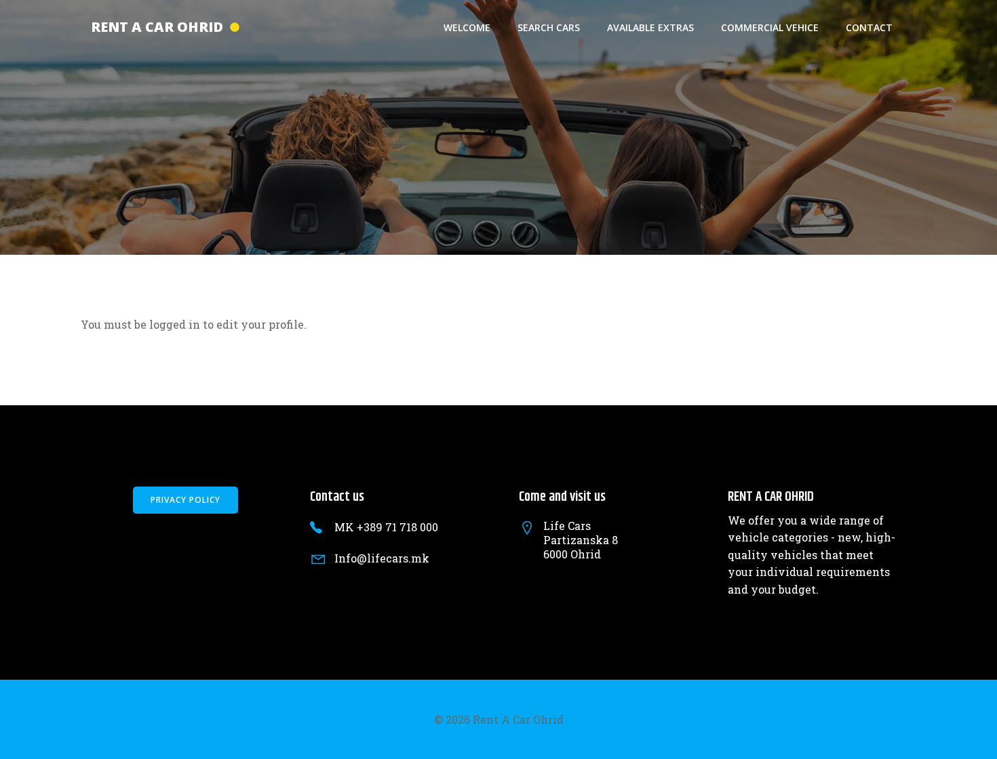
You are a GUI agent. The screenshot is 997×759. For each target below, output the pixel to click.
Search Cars (548, 27)
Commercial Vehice (770, 27)
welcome (467, 27)
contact (869, 27)
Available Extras (650, 27)
